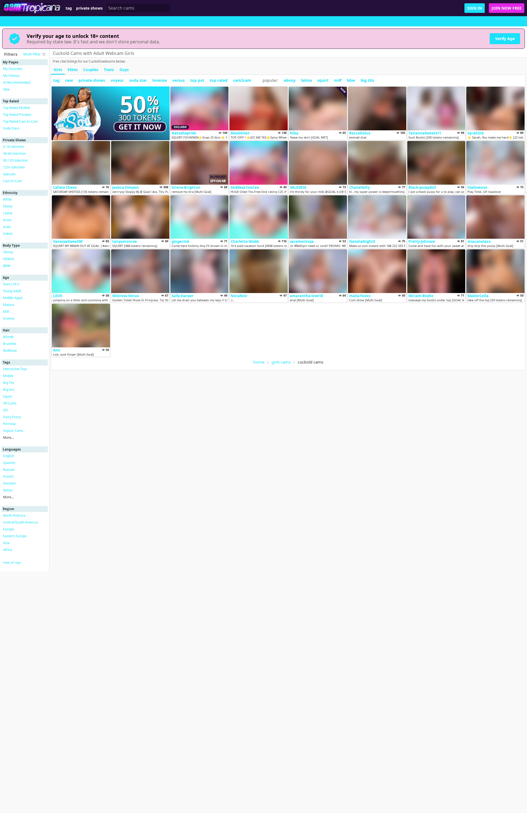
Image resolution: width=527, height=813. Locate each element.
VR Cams (9, 403)
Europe (8, 529)
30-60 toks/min (14, 153)
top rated (219, 80)
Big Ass (8, 389)
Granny (8, 318)
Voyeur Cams (13, 430)
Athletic (9, 259)
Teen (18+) (11, 284)
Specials (9, 174)
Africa (7, 549)
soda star (138, 80)
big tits (367, 80)
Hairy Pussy (12, 417)
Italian (8, 490)
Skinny (8, 252)
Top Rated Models (16, 107)
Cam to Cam (12, 181)
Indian (8, 233)
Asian (7, 220)
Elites (73, 69)
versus (178, 80)
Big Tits (8, 382)
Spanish (9, 462)
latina (306, 80)
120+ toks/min (14, 167)
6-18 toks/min (13, 146)
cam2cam (242, 80)
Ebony (7, 206)
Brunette (9, 343)
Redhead (9, 350)
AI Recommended (16, 82)
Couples (90, 69)
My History (11, 75)
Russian (9, 469)
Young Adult (12, 291)
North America (14, 515)
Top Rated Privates (17, 114)
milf (337, 80)
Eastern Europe (15, 536)
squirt (323, 80)
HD (5, 410)
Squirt (7, 396)
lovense (159, 80)
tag (69, 8)
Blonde (8, 336)
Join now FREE (507, 8)
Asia (6, 543)
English (8, 456)
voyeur (117, 80)
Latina (7, 213)
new (69, 80)
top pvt (197, 80)
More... (8, 437)
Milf (6, 311)
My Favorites (13, 68)
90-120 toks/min (15, 160)
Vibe (6, 89)
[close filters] (44, 54)
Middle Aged (12, 298)
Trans (109, 69)
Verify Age (505, 38)
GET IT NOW (140, 127)
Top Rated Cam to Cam (20, 121)
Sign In (474, 8)
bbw (351, 80)
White (7, 199)
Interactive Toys (15, 369)
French (8, 476)
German (9, 483)
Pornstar (9, 423)
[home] (33, 8)
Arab (6, 226)
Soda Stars (11, 128)
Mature (8, 304)
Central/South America (20, 522)
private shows (89, 8)
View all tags (12, 562)
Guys (124, 69)
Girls (58, 69)
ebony (290, 80)
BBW (6, 265)
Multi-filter (32, 54)
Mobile (8, 375)
